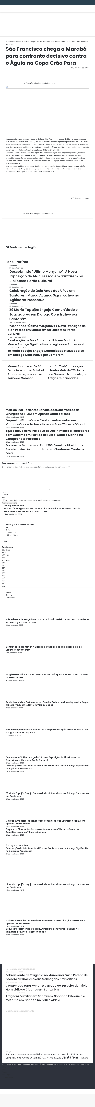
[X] (0, 1090)
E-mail (5, 495)
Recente (9, 595)
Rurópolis (57, 1058)
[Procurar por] (92, 9)
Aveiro (24, 1054)
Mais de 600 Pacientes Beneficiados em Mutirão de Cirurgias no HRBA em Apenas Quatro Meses (43, 412)
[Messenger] (1, 1090)
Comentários (10, 597)
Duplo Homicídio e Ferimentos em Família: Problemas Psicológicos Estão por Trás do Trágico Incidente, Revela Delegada (47, 704)
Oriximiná (35, 1057)
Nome (5, 492)
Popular (9, 592)
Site (3, 497)
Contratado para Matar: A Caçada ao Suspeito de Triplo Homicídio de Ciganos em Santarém (44, 648)
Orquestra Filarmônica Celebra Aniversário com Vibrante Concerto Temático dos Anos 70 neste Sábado (46, 422)
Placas (44, 1058)
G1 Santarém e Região (32, 83)
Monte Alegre (21, 1057)
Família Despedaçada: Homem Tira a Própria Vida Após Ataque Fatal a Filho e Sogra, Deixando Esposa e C (47, 731)
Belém (47, 1054)
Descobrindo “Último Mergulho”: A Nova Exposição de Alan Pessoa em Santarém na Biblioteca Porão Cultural (46, 276)
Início (8, 41)
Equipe (4, 1072)
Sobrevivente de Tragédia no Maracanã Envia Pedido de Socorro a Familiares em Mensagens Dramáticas (47, 621)
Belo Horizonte (31, 1054)
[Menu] (3, 9)
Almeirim (18, 1054)
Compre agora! (7, 1077)
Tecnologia (6, 1075)
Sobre (4, 1070)
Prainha (50, 1058)
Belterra (40, 1054)
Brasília (53, 1054)
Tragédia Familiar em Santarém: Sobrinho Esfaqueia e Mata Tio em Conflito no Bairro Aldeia (47, 676)
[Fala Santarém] (19, 9)
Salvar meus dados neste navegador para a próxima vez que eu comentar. (32, 500)
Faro (58, 1054)
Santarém (14, 41)
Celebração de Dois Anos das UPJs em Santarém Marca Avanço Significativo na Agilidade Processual (44, 295)
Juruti (69, 1054)
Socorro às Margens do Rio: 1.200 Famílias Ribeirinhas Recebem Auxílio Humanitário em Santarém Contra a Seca (45, 449)
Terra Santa (83, 1058)
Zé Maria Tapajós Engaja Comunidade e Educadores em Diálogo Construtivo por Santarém (43, 314)
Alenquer (10, 1054)
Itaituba (63, 1054)
